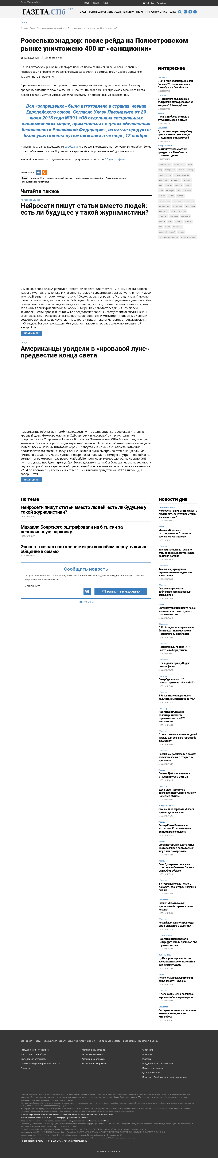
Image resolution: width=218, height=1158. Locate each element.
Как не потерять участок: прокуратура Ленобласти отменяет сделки (172, 152)
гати (170, 221)
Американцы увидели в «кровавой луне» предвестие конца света (85, 352)
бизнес (162, 196)
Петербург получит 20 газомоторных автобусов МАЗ (177, 681)
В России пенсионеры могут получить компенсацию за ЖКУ (177, 697)
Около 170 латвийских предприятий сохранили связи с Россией (177, 906)
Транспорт (163, 676)
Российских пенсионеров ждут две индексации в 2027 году (176, 924)
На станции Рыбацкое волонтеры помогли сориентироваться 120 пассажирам (172, 716)
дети (190, 164)
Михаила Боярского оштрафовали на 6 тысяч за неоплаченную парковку (175, 533)
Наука (161, 974)
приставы (177, 206)
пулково (187, 180)
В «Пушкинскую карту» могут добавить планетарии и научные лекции (177, 887)
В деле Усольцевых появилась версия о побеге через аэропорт (177, 995)
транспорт (190, 206)
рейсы (181, 232)
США (161, 190)
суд (160, 170)
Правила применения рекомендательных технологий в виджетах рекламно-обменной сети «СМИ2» (65, 1121)
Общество (26, 342)
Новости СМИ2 (86, 601)
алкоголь (163, 180)
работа (169, 185)
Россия (181, 170)
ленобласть (179, 164)
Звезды (161, 113)
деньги (178, 185)
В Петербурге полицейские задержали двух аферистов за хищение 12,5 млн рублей (175, 102)
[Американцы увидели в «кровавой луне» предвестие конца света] (86, 395)
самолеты (185, 216)
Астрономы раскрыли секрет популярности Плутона (176, 979)
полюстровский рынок (59, 177)
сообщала (71, 146)
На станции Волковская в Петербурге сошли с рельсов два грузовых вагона (178, 942)
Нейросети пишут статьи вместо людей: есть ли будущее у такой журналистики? (85, 209)
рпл (160, 227)
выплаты (177, 201)
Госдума (187, 190)
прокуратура (165, 175)
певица (178, 221)
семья (188, 185)
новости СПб (37, 177)
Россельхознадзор (115, 177)
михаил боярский (167, 232)
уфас (168, 227)
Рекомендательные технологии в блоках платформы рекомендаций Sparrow (54, 1117)
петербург (170, 170)
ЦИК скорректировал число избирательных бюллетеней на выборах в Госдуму (177, 961)
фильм (188, 221)
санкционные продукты (35, 181)
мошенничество (181, 175)
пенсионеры (164, 201)
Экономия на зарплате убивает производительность (176, 810)
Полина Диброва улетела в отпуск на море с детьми (173, 118)
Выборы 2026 (165, 955)
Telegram (110, 159)
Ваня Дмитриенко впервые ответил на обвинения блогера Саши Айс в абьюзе (176, 867)
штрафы (170, 190)
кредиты (163, 216)
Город (24, 22)
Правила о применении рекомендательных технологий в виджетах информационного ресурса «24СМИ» (67, 1114)
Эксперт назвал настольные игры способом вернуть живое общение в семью (176, 552)
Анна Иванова (54, 57)
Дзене (121, 159)
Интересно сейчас (30, 200)
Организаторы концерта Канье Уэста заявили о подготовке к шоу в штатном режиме (176, 848)
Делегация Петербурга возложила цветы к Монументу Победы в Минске (177, 793)
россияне (177, 227)
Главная (24, 28)
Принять (206, 1150)
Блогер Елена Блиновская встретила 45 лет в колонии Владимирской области (175, 828)
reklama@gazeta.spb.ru (75, 1140)
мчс (178, 190)
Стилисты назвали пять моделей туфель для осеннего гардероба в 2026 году (178, 737)
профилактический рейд (89, 177)
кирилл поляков (178, 211)
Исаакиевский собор (168, 237)
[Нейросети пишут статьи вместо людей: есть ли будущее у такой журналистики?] (86, 252)
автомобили (164, 206)
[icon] (180, 12)
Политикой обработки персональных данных (89, 1151)
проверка (175, 180)
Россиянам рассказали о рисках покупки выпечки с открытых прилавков (177, 757)
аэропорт (163, 211)
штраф (180, 196)
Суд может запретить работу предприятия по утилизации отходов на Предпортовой (175, 134)
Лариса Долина (188, 237)
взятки (162, 221)
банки (171, 196)
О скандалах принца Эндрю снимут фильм (174, 665)
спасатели (189, 201)
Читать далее (31, 333)
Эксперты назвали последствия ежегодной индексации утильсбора (177, 1013)
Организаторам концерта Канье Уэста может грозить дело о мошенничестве (177, 611)
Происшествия (165, 935)
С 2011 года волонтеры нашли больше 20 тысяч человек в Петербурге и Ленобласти (175, 84)
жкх (160, 185)
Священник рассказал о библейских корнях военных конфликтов (175, 591)
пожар (191, 170)
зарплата (174, 216)
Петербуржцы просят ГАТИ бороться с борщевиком (174, 648)
